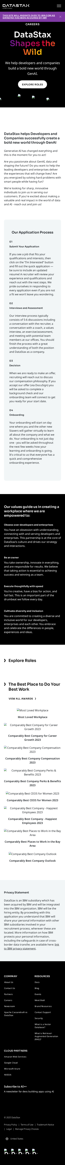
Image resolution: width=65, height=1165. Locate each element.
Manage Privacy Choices (27, 1128)
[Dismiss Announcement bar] (60, 17)
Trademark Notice (45, 1124)
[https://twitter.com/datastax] (14, 1151)
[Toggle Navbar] (59, 6)
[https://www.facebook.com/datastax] (7, 1151)
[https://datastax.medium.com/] (35, 1151)
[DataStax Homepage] (16, 6)
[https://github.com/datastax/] (28, 1151)
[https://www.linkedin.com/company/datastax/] (21, 1151)
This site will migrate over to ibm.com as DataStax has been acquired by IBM (29, 16)
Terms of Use (27, 1124)
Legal (9, 1128)
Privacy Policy (10, 1124)
